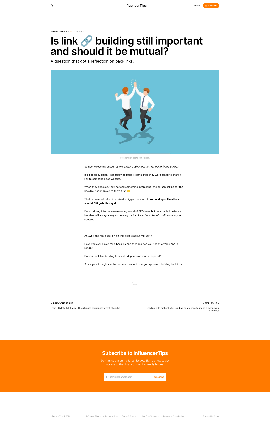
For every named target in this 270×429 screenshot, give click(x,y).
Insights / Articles (110, 416)
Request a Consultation (173, 416)
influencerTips (134, 5)
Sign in (197, 6)
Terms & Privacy (129, 416)
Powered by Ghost (211, 416)
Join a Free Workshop (149, 416)
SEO (71, 32)
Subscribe (212, 6)
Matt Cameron (60, 32)
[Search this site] (52, 6)
